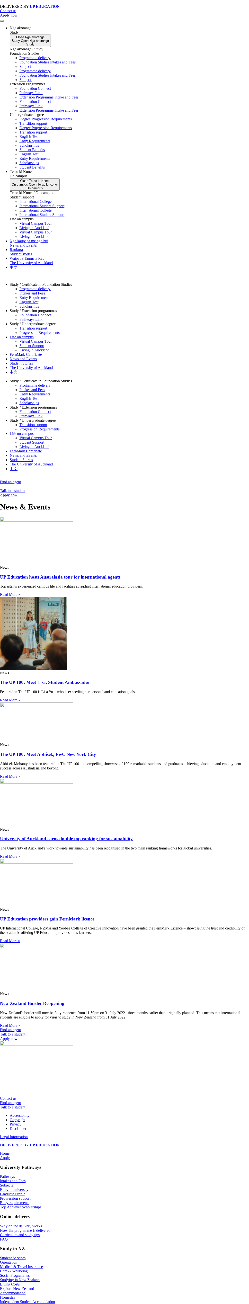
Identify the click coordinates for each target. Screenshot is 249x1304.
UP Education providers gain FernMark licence (47, 918)
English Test (28, 136)
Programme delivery (35, 58)
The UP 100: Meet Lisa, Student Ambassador (45, 682)
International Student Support (41, 206)
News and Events (23, 359)
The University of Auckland (31, 368)
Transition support (33, 123)
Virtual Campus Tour (35, 223)
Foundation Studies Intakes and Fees (47, 62)
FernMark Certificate (26, 354)
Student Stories (21, 363)
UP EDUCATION (45, 6)
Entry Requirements (34, 141)
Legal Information (14, 1137)
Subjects (25, 66)
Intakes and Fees (32, 293)
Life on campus (22, 337)
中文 (14, 372)
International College (35, 201)
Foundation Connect (35, 88)
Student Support (31, 346)
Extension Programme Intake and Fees (49, 97)
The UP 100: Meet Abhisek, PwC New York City (48, 754)
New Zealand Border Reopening (32, 1003)
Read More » (10, 594)
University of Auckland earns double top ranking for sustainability (66, 838)
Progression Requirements (39, 332)
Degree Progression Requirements (45, 119)
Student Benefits (32, 150)
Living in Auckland (34, 228)
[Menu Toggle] (2, 21)
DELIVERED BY (30, 1145)
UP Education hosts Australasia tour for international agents (60, 577)
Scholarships (29, 145)
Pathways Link (31, 93)
